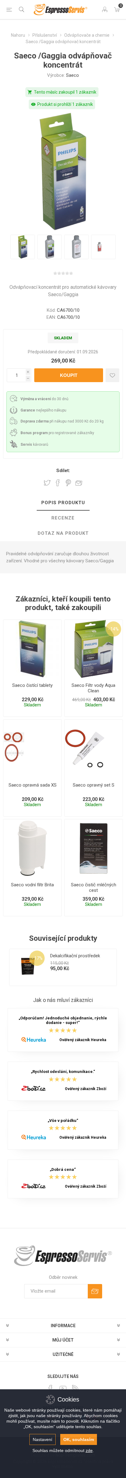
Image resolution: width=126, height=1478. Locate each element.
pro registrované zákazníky (57, 433)
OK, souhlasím (78, 1439)
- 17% (37, 958)
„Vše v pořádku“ (63, 1120)
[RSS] (75, 1388)
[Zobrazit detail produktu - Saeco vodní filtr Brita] (32, 848)
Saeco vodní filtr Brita (32, 885)
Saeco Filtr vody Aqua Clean (93, 688)
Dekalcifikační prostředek (75, 956)
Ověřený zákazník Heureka (82, 1040)
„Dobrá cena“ (63, 1169)
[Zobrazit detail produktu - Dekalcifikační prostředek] (27, 967)
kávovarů (34, 444)
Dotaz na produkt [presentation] (63, 533)
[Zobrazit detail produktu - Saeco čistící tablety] (32, 649)
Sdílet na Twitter (47, 482)
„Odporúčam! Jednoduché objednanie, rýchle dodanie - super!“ (63, 1020)
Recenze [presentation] (63, 518)
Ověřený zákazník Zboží (85, 1089)
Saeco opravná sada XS (33, 785)
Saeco (72, 75)
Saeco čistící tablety (32, 685)
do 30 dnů (44, 399)
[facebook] (50, 1388)
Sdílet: (63, 470)
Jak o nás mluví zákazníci (63, 1000)
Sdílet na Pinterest (68, 482)
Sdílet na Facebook (57, 482)
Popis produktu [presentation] (63, 502)
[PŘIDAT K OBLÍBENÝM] (112, 375)
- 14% (113, 629)
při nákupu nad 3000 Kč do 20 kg (62, 421)
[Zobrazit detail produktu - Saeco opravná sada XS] (32, 749)
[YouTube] (63, 1388)
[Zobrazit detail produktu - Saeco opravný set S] (94, 749)
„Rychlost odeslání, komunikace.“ (63, 1072)
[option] (22, 247)
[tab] (63, 503)
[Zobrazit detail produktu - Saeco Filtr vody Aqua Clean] (94, 649)
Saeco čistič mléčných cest (93, 887)
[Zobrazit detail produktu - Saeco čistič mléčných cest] (94, 848)
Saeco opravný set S (93, 785)
